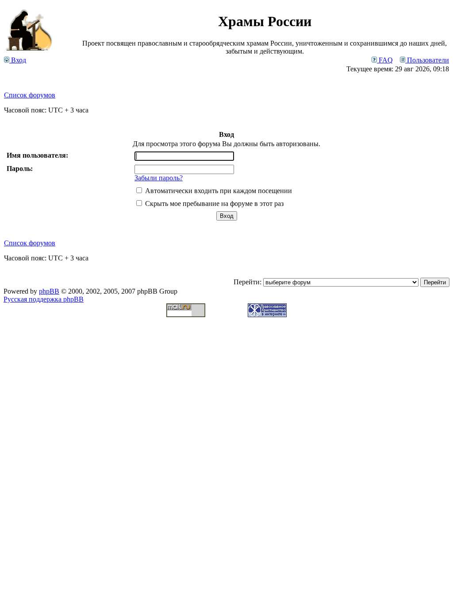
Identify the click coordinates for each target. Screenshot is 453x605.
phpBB (49, 291)
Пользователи (427, 60)
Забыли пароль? (158, 178)
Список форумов (29, 95)
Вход (17, 60)
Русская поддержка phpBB (44, 299)
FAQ (385, 60)
